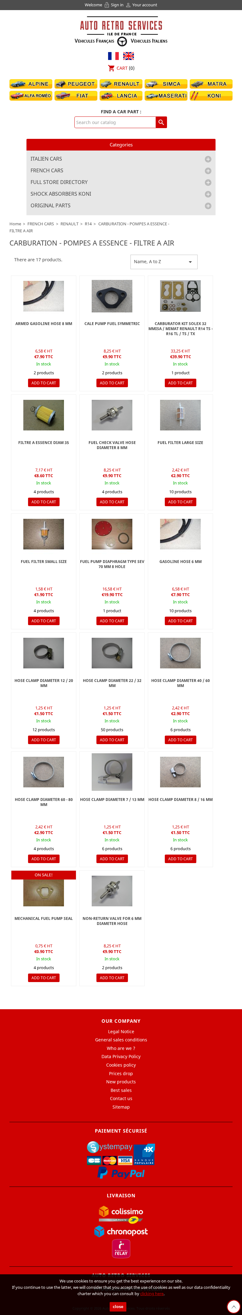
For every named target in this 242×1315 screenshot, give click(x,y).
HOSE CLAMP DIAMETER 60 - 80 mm (44, 802)
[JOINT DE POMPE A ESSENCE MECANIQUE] (43, 891)
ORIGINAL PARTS (51, 206)
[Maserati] (166, 95)
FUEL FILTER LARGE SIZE (180, 442)
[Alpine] (30, 83)
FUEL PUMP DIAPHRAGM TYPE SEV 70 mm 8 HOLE (112, 564)
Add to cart (44, 383)
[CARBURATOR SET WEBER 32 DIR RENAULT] (180, 296)
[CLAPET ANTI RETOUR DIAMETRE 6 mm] (112, 415)
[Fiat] (76, 95)
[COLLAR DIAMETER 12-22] (180, 653)
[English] (127, 55)
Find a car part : (121, 112)
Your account (141, 5)
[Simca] (166, 83)
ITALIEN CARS (46, 159)
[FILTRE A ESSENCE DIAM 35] (43, 415)
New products (121, 1082)
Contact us (121, 1098)
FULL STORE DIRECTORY (59, 182)
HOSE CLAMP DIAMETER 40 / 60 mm (180, 683)
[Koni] (211, 95)
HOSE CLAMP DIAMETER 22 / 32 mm (112, 683)
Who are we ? (121, 1048)
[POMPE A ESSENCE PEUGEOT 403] (43, 296)
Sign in (114, 5)
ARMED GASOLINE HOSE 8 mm (43, 323)
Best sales (121, 1090)
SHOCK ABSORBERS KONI (61, 194)
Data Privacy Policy (121, 1056)
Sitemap (121, 1107)
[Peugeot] (76, 83)
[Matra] (211, 83)
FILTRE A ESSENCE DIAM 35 (43, 442)
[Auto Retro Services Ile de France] (121, 30)
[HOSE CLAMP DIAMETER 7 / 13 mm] (112, 772)
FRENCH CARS (47, 171)
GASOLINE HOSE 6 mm (180, 561)
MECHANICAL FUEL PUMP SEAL (43, 918)
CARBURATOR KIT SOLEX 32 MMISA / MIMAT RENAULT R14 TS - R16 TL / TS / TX (180, 328)
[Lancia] (121, 95)
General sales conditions (121, 1040)
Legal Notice (121, 1031)
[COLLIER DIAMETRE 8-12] (180, 772)
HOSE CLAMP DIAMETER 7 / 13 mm (112, 799)
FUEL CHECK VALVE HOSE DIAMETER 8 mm (112, 445)
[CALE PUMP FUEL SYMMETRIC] (112, 296)
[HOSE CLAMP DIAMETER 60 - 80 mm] (43, 772)
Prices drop (121, 1073)
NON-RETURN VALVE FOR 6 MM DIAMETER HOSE (112, 921)
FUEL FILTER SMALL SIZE (44, 561)
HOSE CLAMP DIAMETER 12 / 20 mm (43, 683)
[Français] (113, 55)
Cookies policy (121, 1065)
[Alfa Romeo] (30, 95)
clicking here (152, 1293)
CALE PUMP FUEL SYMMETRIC (112, 323)
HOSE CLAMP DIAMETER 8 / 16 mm (180, 799)
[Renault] (121, 83)
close (118, 1306)
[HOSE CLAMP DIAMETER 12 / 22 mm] (43, 653)
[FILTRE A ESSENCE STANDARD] (180, 415)
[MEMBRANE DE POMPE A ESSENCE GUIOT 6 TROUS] (112, 534)
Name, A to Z (164, 262)
